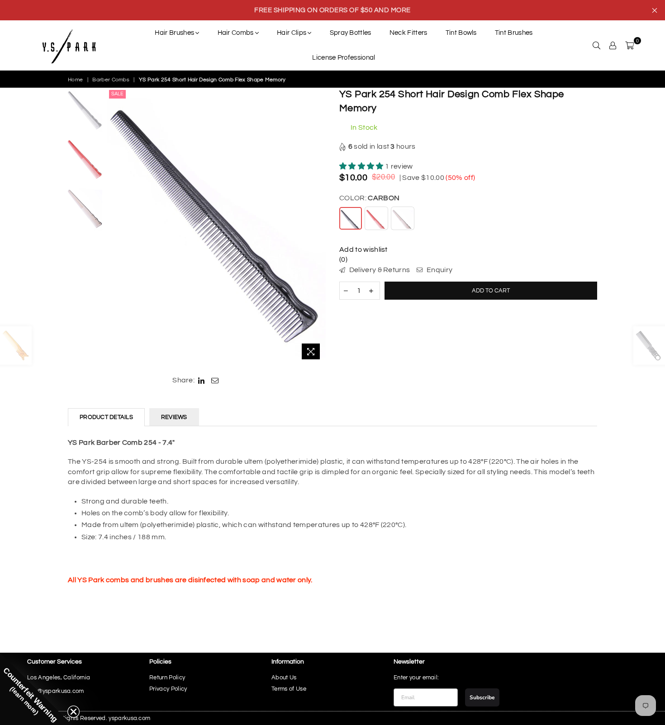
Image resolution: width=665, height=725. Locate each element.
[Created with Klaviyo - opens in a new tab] (332, 474)
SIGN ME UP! (332, 419)
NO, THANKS (332, 446)
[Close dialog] (425, 265)
